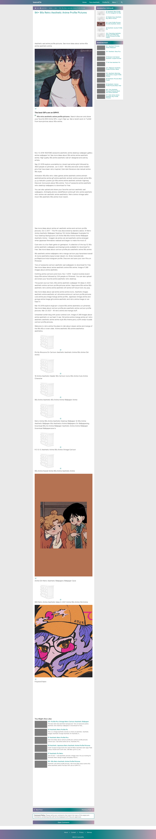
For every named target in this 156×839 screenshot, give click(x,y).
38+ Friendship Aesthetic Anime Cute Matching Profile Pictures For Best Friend (113, 35)
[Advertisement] (63, 28)
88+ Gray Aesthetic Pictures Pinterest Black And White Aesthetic (113, 91)
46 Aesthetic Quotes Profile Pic (114, 28)
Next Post (39, 810)
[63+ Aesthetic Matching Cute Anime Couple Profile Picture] (101, 75)
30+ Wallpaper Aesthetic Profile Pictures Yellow (113, 68)
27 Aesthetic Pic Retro (55, 753)
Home (84, 2)
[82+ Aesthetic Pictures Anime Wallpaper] (101, 47)
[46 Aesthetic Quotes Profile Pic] (101, 29)
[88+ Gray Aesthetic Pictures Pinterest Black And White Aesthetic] (101, 91)
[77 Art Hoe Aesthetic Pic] (101, 64)
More (114, 2)
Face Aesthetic (94, 2)
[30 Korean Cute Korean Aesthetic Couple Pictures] (101, 58)
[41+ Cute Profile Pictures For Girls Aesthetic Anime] (101, 24)
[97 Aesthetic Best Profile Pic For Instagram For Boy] (101, 13)
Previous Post (86, 810)
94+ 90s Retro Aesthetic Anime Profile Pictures (61, 12)
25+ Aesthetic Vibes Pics (113, 51)
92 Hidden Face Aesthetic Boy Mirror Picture (113, 17)
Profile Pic (105, 2)
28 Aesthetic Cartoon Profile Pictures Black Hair (113, 85)
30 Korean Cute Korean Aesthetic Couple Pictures (113, 57)
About (66, 832)
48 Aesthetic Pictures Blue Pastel (114, 79)
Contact (73, 832)
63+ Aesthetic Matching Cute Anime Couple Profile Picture (113, 75)
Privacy (81, 832)
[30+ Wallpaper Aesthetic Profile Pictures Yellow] (101, 69)
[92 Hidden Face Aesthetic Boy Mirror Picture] (101, 18)
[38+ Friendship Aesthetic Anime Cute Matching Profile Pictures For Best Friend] (101, 35)
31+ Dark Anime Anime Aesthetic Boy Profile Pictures (112, 96)
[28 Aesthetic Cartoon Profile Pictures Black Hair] (101, 86)
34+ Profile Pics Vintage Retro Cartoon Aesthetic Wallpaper (68, 721)
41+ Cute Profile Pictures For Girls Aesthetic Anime (113, 23)
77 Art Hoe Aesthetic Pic (113, 62)
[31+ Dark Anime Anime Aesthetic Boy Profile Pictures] (101, 96)
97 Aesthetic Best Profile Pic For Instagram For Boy (113, 12)
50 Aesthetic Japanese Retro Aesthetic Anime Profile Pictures (69, 745)
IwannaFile (37, 2)
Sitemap (89, 832)
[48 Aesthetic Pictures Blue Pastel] (101, 80)
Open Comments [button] (63, 822)
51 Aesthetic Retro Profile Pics (58, 737)
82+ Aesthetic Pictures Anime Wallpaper (112, 46)
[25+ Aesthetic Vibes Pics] (101, 53)
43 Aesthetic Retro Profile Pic (58, 729)
